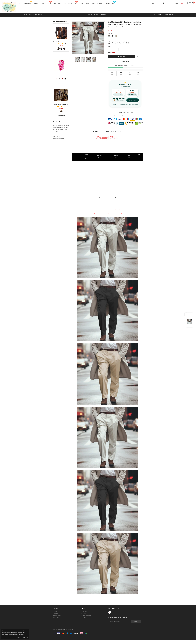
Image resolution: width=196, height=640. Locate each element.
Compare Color (99, 52)
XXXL (127, 42)
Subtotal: (110, 52)
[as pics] (61, 111)
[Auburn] (58, 49)
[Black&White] (60, 79)
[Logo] (9, 7)
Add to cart (61, 53)
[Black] (65, 79)
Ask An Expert (130, 112)
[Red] (64, 49)
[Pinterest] (109, 612)
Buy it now (125, 61)
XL (120, 42)
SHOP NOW (132, 100)
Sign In (176, 3)
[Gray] (61, 49)
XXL (124, 42)
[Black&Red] (63, 79)
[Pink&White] (57, 79)
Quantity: (110, 46)
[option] (32, 15)
